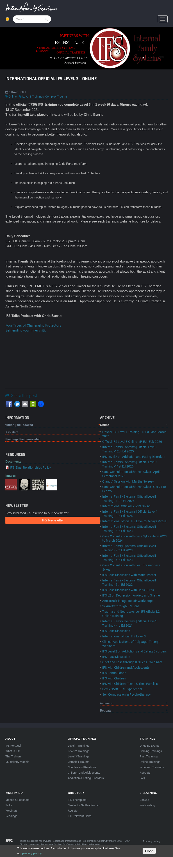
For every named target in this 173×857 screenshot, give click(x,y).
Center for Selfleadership (83, 805)
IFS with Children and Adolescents (126, 667)
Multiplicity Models (17, 762)
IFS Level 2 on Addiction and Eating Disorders (133, 457)
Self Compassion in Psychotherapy (126, 694)
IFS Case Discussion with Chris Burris (128, 590)
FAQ (142, 778)
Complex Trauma (56, 96)
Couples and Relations (82, 767)
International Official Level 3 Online (126, 506)
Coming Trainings (151, 751)
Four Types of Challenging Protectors (33, 325)
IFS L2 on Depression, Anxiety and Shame (131, 595)
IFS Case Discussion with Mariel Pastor (129, 575)
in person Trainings (152, 767)
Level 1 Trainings (78, 745)
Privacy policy (151, 841)
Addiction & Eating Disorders (86, 778)
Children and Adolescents (84, 772)
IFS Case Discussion (116, 631)
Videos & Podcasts (17, 799)
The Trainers (13, 756)
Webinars (11, 810)
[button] (11, 484)
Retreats (145, 772)
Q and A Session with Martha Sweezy (128, 481)
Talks (8, 805)
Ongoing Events (149, 745)
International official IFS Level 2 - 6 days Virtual (134, 521)
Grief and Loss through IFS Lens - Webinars (132, 662)
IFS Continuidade (114, 673)
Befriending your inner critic (26, 330)
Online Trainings (150, 762)
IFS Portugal (13, 745)
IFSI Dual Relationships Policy (30, 467)
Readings (11, 816)
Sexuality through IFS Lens (120, 606)
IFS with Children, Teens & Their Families (130, 684)
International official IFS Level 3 (124, 636)
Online (13, 96)
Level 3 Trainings (33, 96)
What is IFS (12, 751)
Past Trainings (149, 756)
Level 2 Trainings (78, 751)
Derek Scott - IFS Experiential (122, 689)
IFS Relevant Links (79, 816)
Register (73, 810)
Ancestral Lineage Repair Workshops (127, 601)
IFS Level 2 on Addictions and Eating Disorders (134, 651)
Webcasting (147, 805)
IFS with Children (114, 678)
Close (149, 851)
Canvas (144, 799)
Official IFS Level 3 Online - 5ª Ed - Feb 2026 (132, 441)
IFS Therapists (77, 799)
